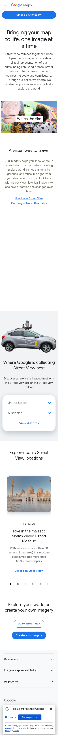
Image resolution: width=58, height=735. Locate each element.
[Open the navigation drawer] (5, 5)
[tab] (10, 584)
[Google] (10, 700)
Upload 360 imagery (29, 14)
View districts (29, 423)
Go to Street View (29, 623)
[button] (29, 117)
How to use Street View (29, 198)
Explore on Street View (29, 570)
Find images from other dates (29, 203)
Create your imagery (29, 635)
